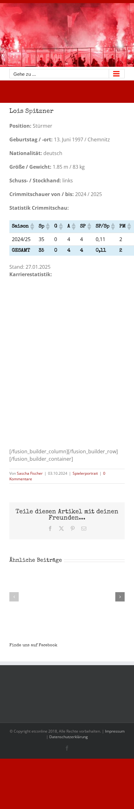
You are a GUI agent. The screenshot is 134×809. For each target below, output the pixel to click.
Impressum (115, 731)
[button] (32, 226)
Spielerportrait (85, 473)
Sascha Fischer (30, 473)
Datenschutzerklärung (68, 736)
